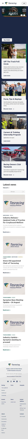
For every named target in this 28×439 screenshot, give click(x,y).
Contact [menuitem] (22, 414)
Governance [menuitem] (4, 419)
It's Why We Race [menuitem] (3, 429)
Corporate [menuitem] (3, 416)
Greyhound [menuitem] (3, 392)
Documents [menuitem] (3, 421)
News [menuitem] (12, 399)
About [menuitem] (3, 414)
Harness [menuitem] (3, 390)
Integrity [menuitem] (22, 385)
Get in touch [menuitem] (22, 416)
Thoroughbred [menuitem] (4, 387)
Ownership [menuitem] (3, 395)
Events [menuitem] (3, 399)
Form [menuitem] (12, 385)
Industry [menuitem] (3, 432)
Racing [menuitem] (3, 385)
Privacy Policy (18, 376)
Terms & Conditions (11, 376)
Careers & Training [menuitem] (3, 425)
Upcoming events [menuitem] (3, 403)
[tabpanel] (14, 272)
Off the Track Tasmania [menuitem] (23, 409)
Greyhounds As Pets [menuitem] (23, 404)
